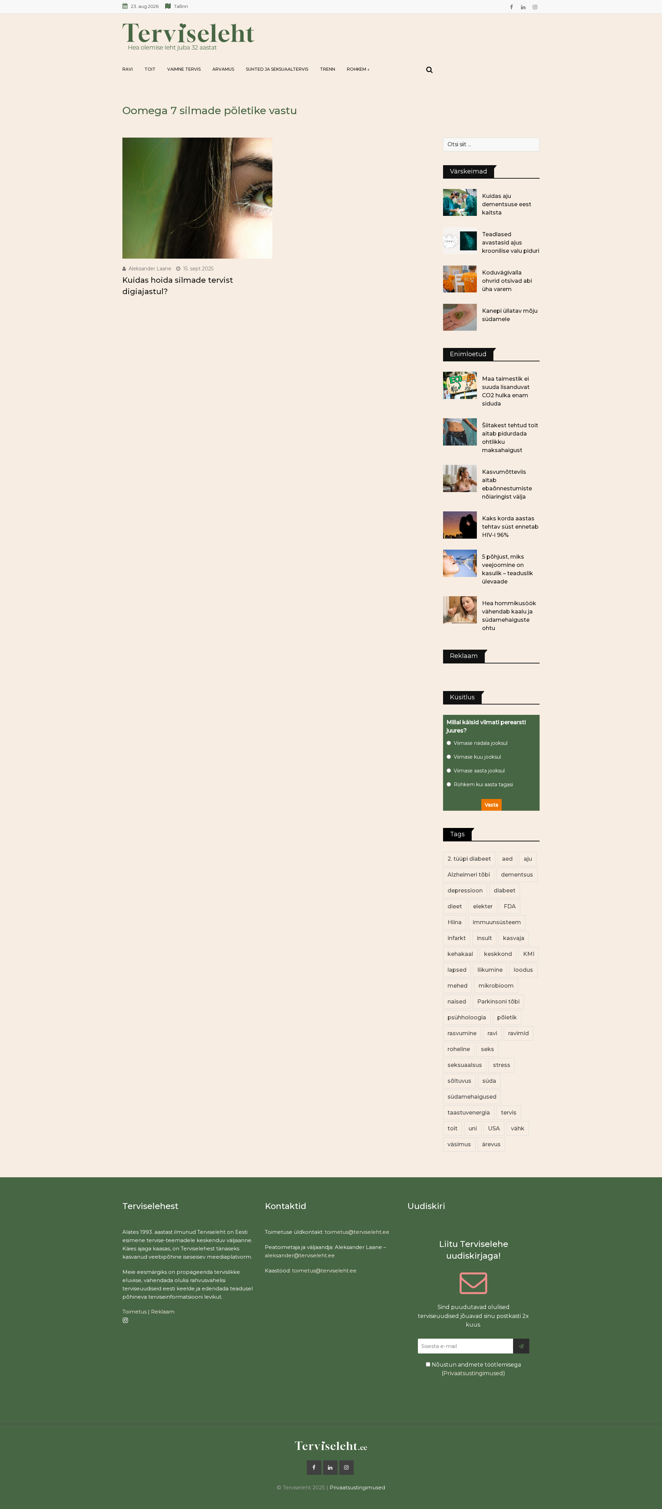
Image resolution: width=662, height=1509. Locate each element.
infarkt (457, 938)
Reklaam (162, 1311)
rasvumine (462, 1033)
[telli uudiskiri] (521, 1346)
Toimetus (134, 1311)
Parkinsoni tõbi (498, 1001)
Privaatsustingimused (473, 1373)
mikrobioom (496, 985)
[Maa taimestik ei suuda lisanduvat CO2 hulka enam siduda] (460, 385)
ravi (492, 1033)
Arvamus (223, 69)
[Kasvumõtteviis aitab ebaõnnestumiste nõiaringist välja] (460, 478)
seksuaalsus (465, 1065)
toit (453, 1128)
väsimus (459, 1144)
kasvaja (513, 938)
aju (528, 859)
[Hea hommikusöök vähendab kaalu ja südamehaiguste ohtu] (460, 609)
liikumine (490, 970)
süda (489, 1081)
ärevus (491, 1144)
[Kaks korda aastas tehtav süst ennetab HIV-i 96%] (460, 524)
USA (494, 1128)
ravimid (518, 1033)
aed (507, 859)
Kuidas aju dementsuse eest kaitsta (506, 204)
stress (501, 1065)
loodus (523, 970)
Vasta (491, 805)
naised (457, 1001)
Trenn (327, 69)
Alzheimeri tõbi (469, 874)
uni (473, 1128)
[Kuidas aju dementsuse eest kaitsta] (460, 202)
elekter (483, 906)
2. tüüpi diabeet (469, 859)
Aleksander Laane (150, 269)
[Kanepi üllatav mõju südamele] (460, 317)
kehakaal (460, 954)
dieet (455, 906)
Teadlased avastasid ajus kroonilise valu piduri (510, 242)
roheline (459, 1049)
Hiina (455, 922)
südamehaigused (472, 1096)
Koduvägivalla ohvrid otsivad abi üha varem (507, 280)
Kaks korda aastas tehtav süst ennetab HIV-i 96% (510, 526)
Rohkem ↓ (358, 69)
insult (484, 938)
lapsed (457, 970)
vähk (517, 1128)
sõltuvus (459, 1081)
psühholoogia (467, 1017)
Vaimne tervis (184, 69)
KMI (528, 954)
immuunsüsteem (497, 922)
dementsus (517, 874)
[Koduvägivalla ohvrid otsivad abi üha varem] (460, 279)
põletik (507, 1017)
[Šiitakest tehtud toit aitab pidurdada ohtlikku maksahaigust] (460, 431)
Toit (150, 69)
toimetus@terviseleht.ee (357, 1232)
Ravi (127, 69)
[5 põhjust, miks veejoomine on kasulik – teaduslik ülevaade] (460, 563)
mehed (458, 985)
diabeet (504, 890)
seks (487, 1049)
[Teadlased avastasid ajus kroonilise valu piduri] (460, 240)
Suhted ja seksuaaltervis (277, 69)
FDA (510, 906)
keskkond (498, 954)
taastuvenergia (469, 1112)
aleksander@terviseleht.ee (300, 1255)
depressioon (465, 890)
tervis (508, 1112)
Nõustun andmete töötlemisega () (475, 1369)
